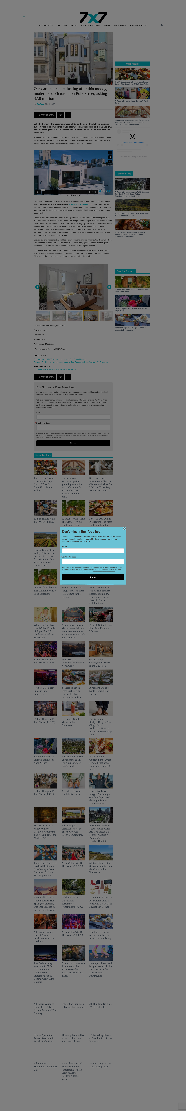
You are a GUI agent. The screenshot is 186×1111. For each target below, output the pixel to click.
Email (64, 546)
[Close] (124, 528)
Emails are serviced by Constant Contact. (104, 571)
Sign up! (93, 577)
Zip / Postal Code (69, 557)
